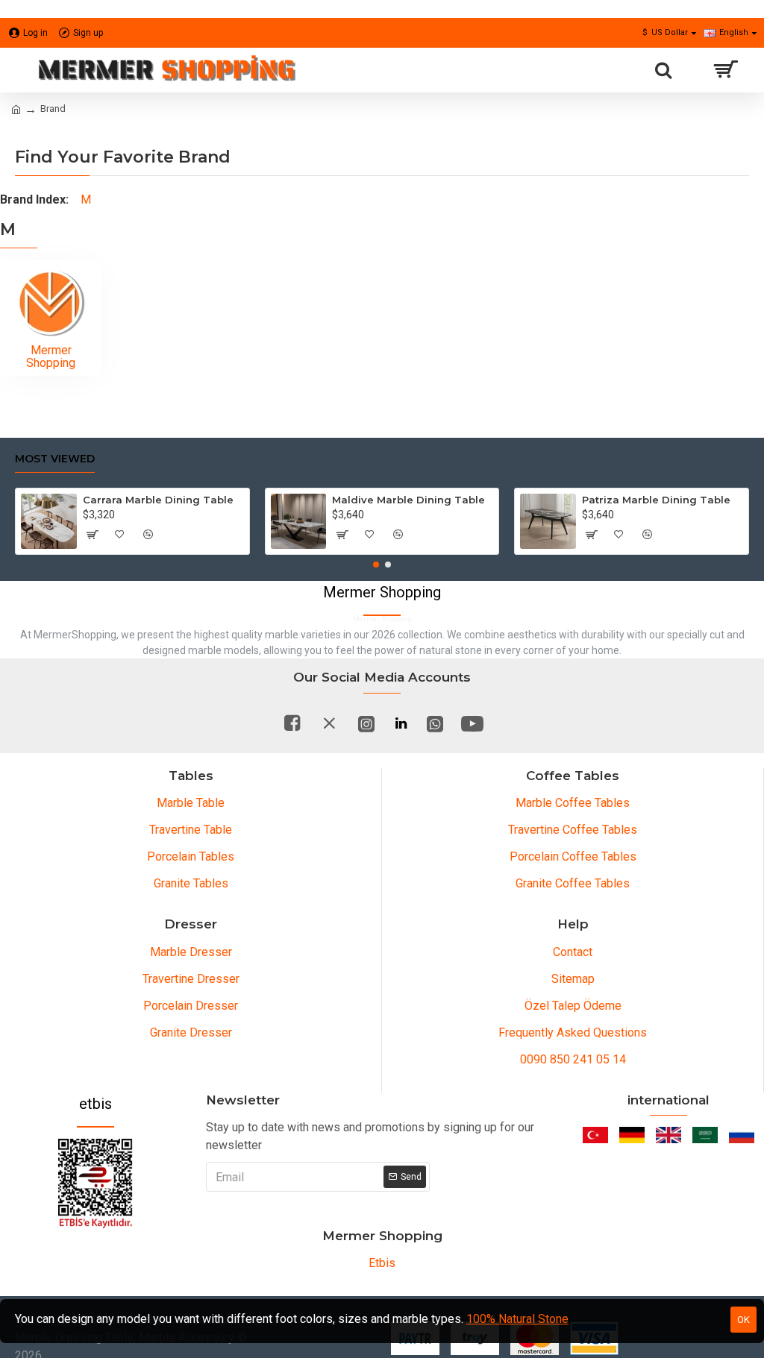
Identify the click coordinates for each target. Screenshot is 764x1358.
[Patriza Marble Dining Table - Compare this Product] (647, 535)
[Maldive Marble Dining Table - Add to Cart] (341, 535)
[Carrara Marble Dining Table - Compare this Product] (148, 535)
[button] (376, 565)
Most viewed (55, 459)
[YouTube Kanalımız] (472, 723)
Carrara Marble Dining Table (158, 500)
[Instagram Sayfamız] (366, 723)
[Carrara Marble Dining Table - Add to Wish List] (120, 535)
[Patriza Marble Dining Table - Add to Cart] (591, 535)
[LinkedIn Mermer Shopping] (401, 723)
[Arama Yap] (663, 70)
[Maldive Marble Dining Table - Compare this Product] (397, 535)
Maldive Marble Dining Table (408, 500)
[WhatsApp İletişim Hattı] (435, 723)
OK (743, 1319)
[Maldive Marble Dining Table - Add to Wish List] (369, 535)
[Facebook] (292, 723)
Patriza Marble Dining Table (656, 500)
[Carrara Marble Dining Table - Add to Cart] (92, 535)
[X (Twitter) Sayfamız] (329, 723)
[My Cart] (725, 70)
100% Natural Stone (517, 1319)
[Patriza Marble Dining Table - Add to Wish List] (619, 535)
